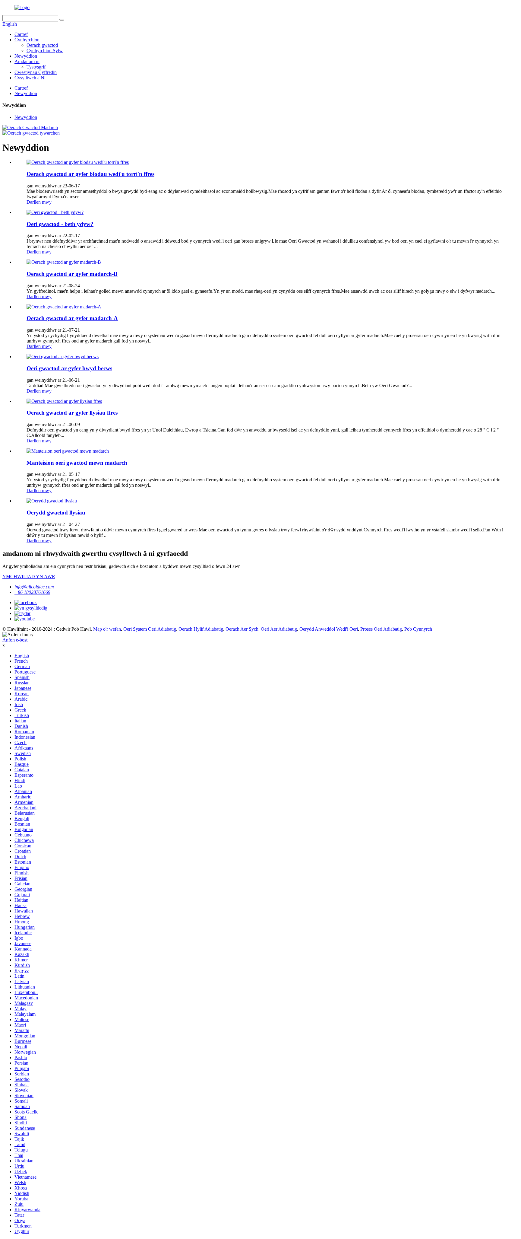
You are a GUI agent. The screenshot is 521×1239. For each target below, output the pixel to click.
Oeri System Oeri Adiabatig (149, 629)
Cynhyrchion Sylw (45, 50)
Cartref (21, 34)
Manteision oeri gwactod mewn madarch (77, 463)
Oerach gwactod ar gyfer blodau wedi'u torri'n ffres (90, 174)
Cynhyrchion (26, 39)
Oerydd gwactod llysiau (56, 512)
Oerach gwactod (42, 45)
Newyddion (25, 56)
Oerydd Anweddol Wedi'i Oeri (328, 629)
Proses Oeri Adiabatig (381, 629)
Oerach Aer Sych (242, 629)
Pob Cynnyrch (418, 629)
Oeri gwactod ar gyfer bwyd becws (69, 368)
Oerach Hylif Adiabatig (200, 629)
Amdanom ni (26, 61)
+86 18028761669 (32, 592)
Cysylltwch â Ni (30, 77)
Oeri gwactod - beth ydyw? (60, 224)
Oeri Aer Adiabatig (279, 629)
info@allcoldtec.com (34, 586)
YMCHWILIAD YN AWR (28, 576)
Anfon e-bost (14, 639)
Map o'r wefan (107, 629)
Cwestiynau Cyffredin (35, 72)
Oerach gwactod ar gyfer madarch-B (72, 274)
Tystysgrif (36, 66)
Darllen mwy (39, 202)
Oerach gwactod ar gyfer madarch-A (72, 318)
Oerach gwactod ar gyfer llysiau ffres (72, 412)
